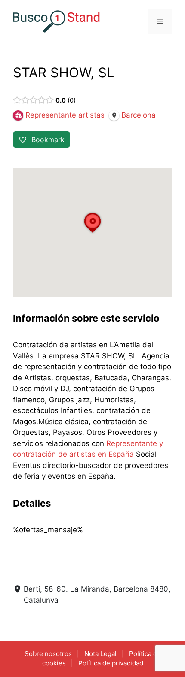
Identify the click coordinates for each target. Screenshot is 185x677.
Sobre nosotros (48, 654)
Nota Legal (100, 654)
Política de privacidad (110, 663)
